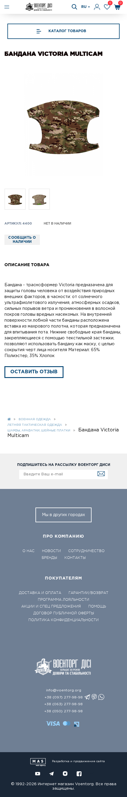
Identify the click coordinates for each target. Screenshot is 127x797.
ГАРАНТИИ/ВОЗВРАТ (88, 593)
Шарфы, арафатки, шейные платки (38, 430)
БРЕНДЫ (49, 558)
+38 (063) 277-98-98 (63, 704)
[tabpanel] (63, 124)
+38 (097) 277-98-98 (64, 697)
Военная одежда (35, 419)
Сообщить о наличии (22, 239)
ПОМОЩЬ (97, 606)
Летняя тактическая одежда (34, 425)
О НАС (28, 551)
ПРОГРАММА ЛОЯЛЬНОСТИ (63, 600)
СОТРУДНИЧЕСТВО (86, 551)
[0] (107, 7)
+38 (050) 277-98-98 (63, 711)
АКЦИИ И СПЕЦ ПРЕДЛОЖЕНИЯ (51, 606)
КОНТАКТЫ (75, 558)
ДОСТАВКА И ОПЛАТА (40, 593)
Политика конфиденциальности (63, 620)
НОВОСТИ (51, 551)
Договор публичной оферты (63, 613)
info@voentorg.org (63, 690)
